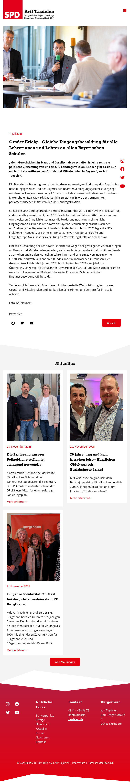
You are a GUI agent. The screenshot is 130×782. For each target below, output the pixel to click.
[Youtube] (17, 712)
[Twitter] (7, 712)
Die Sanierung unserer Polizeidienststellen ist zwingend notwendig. (26, 460)
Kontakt (41, 742)
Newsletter (43, 737)
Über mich (42, 724)
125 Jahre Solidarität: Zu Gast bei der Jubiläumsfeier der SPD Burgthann (32, 599)
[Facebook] (17, 704)
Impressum (78, 762)
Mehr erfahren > (17, 502)
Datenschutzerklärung (100, 762)
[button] (13, 323)
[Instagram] (7, 704)
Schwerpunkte (45, 715)
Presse (40, 733)
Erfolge (40, 720)
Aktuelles (41, 729)
